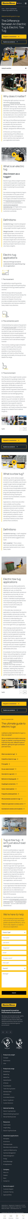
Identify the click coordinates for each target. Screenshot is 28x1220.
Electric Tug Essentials (9, 1111)
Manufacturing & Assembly (10, 1147)
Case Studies (6, 1125)
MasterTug (6, 1074)
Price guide (5, 764)
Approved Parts (7, 1195)
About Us (5, 1172)
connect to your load (10, 327)
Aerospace (6, 1138)
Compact (5, 1058)
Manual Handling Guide (9, 1117)
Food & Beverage (7, 1161)
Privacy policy (12, 1212)
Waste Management (8, 1156)
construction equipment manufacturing (10, 206)
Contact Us (6, 1181)
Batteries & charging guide (9, 779)
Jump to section (6, 68)
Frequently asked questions (9, 794)
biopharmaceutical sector (13, 201)
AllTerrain (5, 1083)
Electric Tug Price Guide (9, 1130)
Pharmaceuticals (7, 1144)
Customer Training (8, 1192)
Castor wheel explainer (8, 789)
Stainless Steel (7, 1091)
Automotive (6, 1141)
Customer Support (8, 1189)
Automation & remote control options (12, 809)
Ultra (4, 1063)
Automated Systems (8, 1097)
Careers (5, 1175)
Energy (5, 1158)
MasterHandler (7, 1080)
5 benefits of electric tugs (9, 759)
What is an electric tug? (8, 754)
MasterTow (6, 1077)
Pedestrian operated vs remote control (12, 804)
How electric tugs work (8, 774)
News (4, 1178)
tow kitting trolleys (20, 901)
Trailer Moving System (9, 1089)
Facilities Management (9, 1153)
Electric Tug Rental (8, 1100)
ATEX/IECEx (6, 1094)
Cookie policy (5, 1212)
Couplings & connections (8, 784)
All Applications (7, 1164)
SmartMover (6, 1071)
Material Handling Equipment (11, 1114)
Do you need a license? (8, 769)
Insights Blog (6, 1127)
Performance (6, 1060)
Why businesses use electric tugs (11, 799)
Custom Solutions (8, 1103)
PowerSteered (7, 1086)
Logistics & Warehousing (10, 1150)
